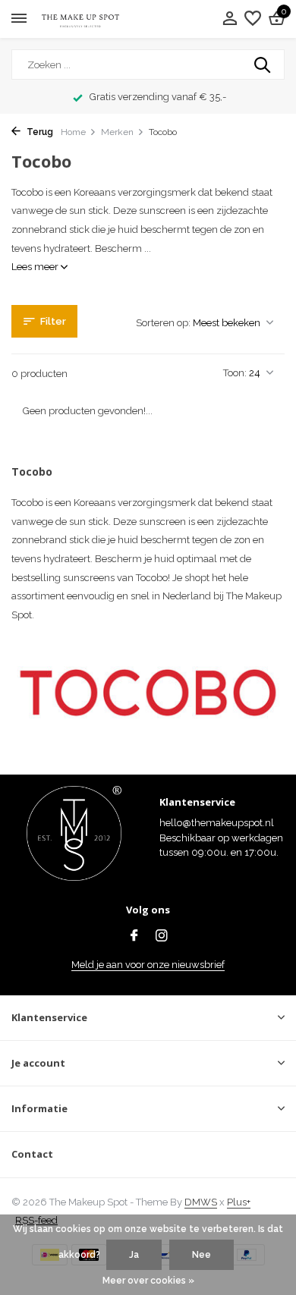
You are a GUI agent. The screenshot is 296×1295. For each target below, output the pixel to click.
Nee (201, 1254)
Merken (117, 132)
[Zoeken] (263, 64)
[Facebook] (134, 937)
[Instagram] (162, 937)
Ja (134, 1254)
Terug (38, 132)
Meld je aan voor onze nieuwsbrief (148, 964)
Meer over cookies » (148, 1280)
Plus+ (238, 1202)
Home (73, 132)
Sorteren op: (163, 322)
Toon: (235, 373)
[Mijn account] (229, 19)
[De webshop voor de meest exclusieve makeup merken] (80, 19)
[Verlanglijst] (252, 19)
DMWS (200, 1202)
